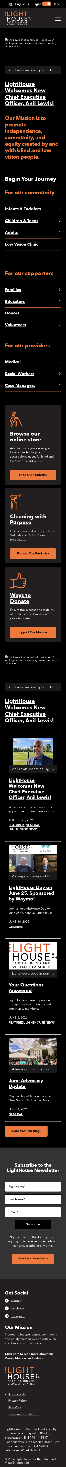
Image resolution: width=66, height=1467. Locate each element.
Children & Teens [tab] (21, 221)
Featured (16, 825)
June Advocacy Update (26, 1083)
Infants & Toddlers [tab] (23, 209)
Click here (12, 1354)
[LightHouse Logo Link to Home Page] (27, 18)
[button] (56, 19)
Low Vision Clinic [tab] (21, 244)
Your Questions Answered (26, 988)
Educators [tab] (15, 301)
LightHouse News (23, 829)
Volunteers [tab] (15, 325)
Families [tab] (13, 290)
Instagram (18, 1316)
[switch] (46, 4)
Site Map (14, 1407)
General (33, 825)
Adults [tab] (11, 232)
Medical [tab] (13, 362)
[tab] (19, 4)
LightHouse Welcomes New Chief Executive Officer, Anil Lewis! (29, 93)
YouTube (16, 1301)
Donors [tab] (12, 313)
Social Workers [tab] (19, 374)
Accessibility (17, 1394)
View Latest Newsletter (32, 1258)
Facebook (17, 1308)
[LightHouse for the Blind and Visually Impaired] (22, 1384)
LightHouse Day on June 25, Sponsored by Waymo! (31, 893)
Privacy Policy (17, 1401)
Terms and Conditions (23, 1414)
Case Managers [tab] (20, 385)
